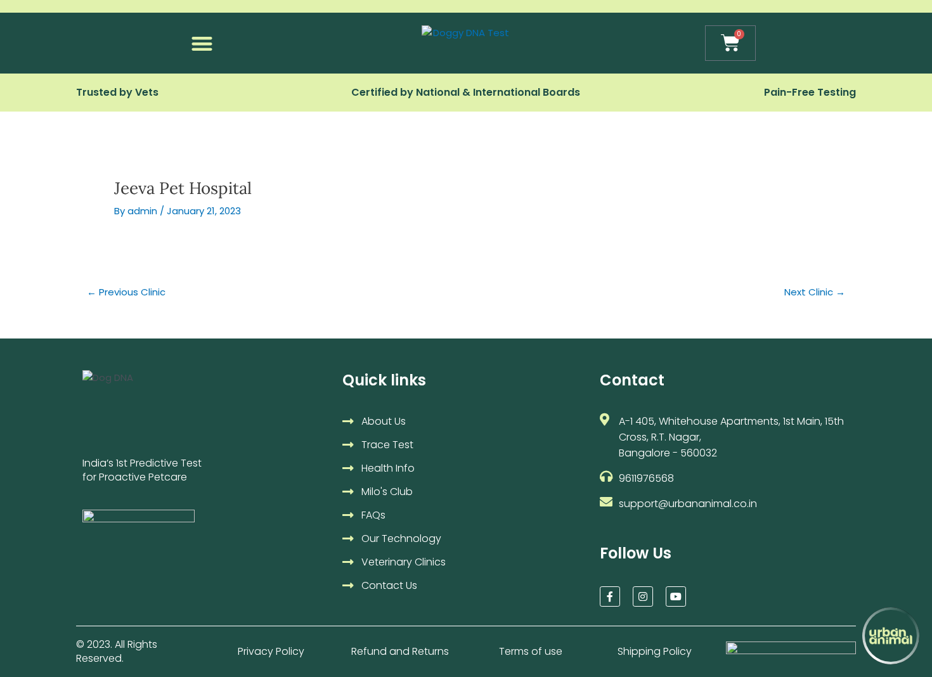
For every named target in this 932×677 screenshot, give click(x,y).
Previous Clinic (126, 292)
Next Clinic (814, 292)
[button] (202, 43)
